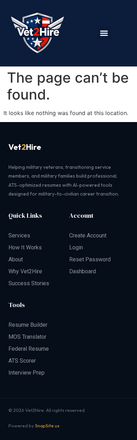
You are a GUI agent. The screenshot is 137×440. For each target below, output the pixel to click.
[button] (104, 33)
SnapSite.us (47, 425)
